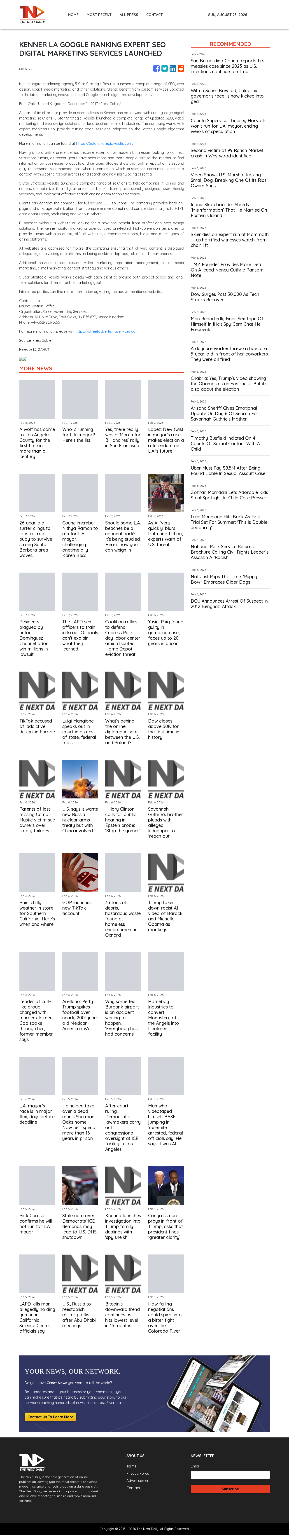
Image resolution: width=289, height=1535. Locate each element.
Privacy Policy (137, 1473)
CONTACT (154, 14)
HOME (73, 14)
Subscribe (230, 1489)
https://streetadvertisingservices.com (107, 331)
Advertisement (138, 1480)
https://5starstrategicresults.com (104, 143)
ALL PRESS (129, 14)
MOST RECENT (99, 14)
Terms (131, 1466)
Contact (133, 1488)
